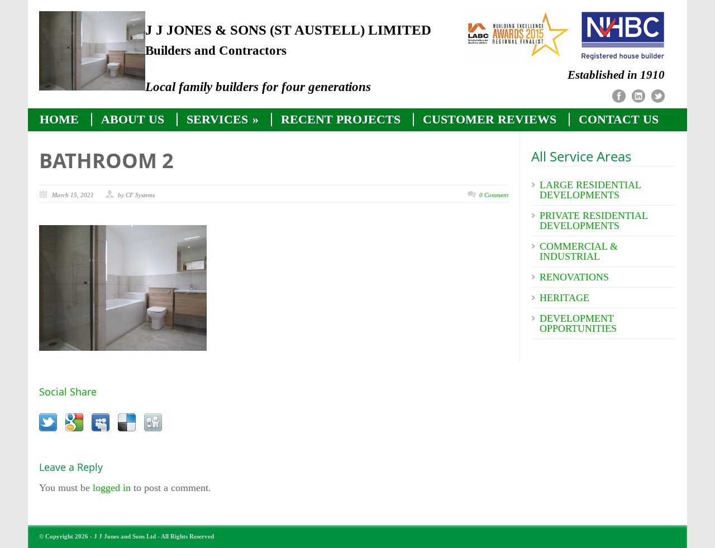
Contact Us (619, 119)
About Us (132, 119)
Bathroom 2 (106, 160)
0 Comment (493, 195)
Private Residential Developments (593, 220)
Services (223, 119)
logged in (112, 487)
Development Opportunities (578, 323)
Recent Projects (341, 119)
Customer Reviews (489, 119)
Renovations (574, 277)
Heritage (564, 297)
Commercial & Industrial (579, 251)
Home (59, 119)
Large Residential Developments (590, 190)
